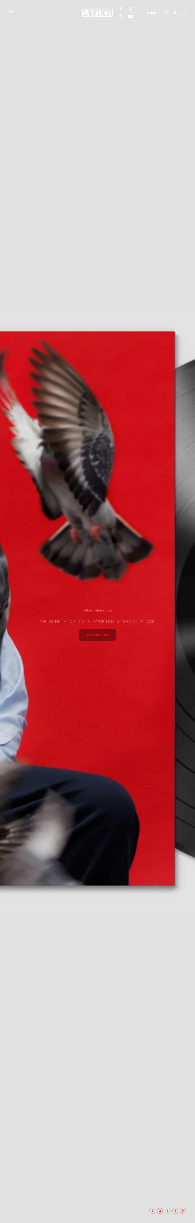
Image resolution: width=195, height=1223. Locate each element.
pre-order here (97, 635)
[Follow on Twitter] (130, 9)
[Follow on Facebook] (120, 9)
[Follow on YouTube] (130, 16)
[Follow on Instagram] (120, 16)
